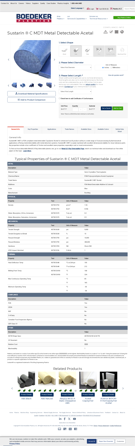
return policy (91, 84)
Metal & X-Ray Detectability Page (73, 149)
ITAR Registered (63, 415)
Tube (87, 54)
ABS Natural (47, 398)
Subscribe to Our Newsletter (67, 423)
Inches (106, 67)
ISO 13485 (55, 415)
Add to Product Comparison (33, 100)
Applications (51, 129)
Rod (76, 54)
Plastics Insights (63, 3)
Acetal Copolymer (88, 399)
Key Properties (33, 129)
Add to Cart (118, 108)
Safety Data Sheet (120, 130)
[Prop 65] (105, 32)
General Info (15, 129)
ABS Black (26, 398)
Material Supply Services (51, 412)
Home (11, 412)
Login (92, 9)
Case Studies (51, 3)
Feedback (108, 412)
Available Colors (103, 129)
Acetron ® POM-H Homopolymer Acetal (108, 400)
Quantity (75, 106)
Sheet (64, 54)
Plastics (16, 412)
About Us (13, 3)
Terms (95, 425)
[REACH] (116, 32)
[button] (9, 59)
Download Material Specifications (33, 94)
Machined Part (122, 54)
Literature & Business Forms (95, 412)
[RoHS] (111, 32)
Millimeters (116, 67)
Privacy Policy (14, 443)
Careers (21, 3)
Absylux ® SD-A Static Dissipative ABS (67, 400)
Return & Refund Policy (79, 412)
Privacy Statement (103, 425)
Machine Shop (24, 412)
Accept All (91, 441)
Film (99, 54)
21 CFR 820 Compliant (75, 415)
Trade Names (69, 129)
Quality (42, 3)
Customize (120, 441)
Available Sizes (86, 129)
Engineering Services (36, 412)
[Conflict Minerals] (122, 32)
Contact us (68, 87)
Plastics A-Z (117, 9)
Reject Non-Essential (106, 441)
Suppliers (35, 3)
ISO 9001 (48, 415)
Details (26, 394)
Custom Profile (110, 54)
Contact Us (5, 3)
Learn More (27, 151)
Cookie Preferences (115, 425)
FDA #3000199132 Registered (91, 415)
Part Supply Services (65, 412)
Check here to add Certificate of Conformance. (77, 98)
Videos (28, 3)
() (104, 9)
